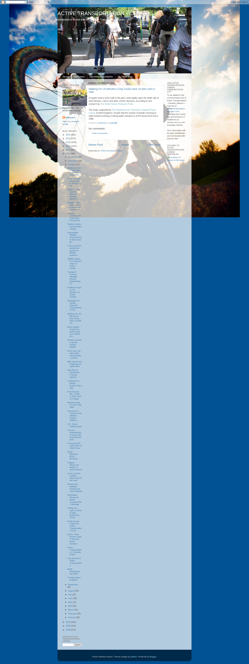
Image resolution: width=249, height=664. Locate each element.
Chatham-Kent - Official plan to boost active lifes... (74, 171)
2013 (68, 146)
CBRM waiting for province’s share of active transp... (74, 263)
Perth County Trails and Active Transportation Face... (74, 526)
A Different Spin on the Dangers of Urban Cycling (74, 292)
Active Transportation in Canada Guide (74, 551)
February (72, 614)
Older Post (154, 144)
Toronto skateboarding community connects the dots (74, 435)
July (70, 594)
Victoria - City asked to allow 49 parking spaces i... (73, 194)
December (73, 157)
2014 (68, 142)
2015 (68, 138)
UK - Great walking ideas (74, 425)
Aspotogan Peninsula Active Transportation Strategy (74, 499)
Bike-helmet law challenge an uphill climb (74, 364)
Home (66, 76)
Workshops (79, 76)
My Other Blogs (125, 76)
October (72, 165)
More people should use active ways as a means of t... (73, 331)
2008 (68, 630)
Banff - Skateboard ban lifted (73, 571)
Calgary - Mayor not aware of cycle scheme (74, 466)
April (70, 606)
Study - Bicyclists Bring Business (72, 455)
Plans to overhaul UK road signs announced (74, 217)
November (73, 161)
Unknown (70, 118)
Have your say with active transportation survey (74, 354)
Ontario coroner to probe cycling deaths (74, 343)
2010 (68, 622)
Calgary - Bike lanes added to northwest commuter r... (74, 206)
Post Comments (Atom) (111, 151)
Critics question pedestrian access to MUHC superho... (74, 250)
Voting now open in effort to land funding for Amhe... (74, 513)
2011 (68, 154)
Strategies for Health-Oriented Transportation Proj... (74, 305)
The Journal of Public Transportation (74, 562)
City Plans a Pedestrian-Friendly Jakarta (73, 373)
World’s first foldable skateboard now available (74, 487)
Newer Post (95, 144)
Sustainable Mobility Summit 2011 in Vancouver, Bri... (74, 237)
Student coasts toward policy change (74, 226)
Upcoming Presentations (101, 76)
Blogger (152, 657)
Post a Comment (99, 133)
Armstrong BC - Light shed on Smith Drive (74, 445)
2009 (68, 626)
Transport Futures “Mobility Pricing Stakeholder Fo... (74, 278)
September (73, 585)
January (72, 617)
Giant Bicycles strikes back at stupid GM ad (74, 182)
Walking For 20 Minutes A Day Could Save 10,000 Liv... (74, 318)
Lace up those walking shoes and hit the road (74, 477)
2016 (68, 135)
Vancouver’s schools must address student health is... (74, 415)
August (71, 591)
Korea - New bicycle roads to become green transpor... (74, 539)
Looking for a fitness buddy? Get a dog (74, 384)
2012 (68, 150)
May (70, 602)
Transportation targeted (74, 578)
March (71, 610)
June (70, 598)
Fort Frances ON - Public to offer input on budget (74, 395)
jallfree (134, 657)
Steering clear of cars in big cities (74, 404)
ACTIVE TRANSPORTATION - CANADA (104, 13)
